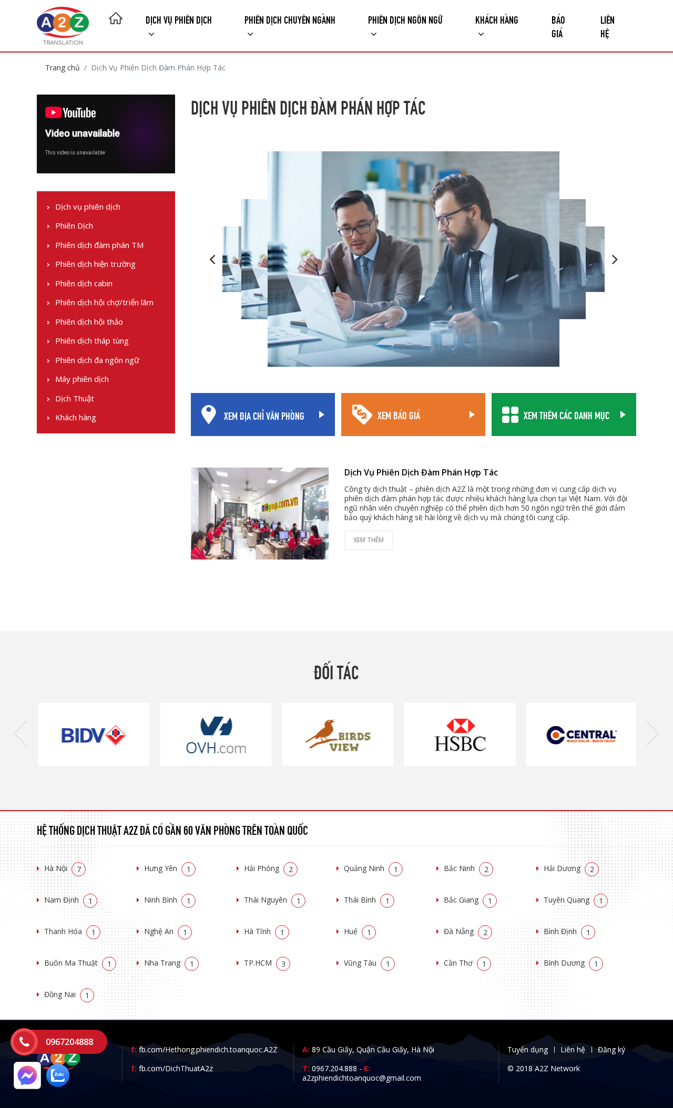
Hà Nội (62, 868)
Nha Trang (169, 963)
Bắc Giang (468, 900)
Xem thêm (368, 539)
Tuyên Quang (573, 900)
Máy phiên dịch (82, 380)
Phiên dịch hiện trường (95, 265)
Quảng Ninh (371, 868)
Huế (357, 931)
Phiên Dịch (74, 226)
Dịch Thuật (74, 398)
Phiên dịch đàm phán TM (99, 245)
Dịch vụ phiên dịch (87, 207)
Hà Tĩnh (264, 931)
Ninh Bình (167, 900)
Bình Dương (571, 963)
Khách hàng (75, 418)
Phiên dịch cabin (84, 283)
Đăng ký (611, 1049)
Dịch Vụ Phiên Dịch (179, 19)
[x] (24, 1041)
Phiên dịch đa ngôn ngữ (97, 360)
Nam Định (68, 900)
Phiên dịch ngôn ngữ (405, 19)
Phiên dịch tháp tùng (92, 341)
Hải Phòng (268, 868)
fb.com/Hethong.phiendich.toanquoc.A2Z (204, 1049)
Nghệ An (165, 931)
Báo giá (558, 25)
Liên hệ (607, 25)
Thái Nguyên (272, 900)
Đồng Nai (66, 994)
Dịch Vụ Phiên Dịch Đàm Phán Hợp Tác (421, 472)
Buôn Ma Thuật (77, 963)
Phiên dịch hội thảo (89, 322)
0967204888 (69, 1042)
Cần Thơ (465, 963)
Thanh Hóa (70, 931)
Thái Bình (367, 900)
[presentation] (20, 734)
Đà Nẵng (465, 931)
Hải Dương (569, 868)
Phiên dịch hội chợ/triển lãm (104, 303)
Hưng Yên (167, 868)
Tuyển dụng (527, 1049)
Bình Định (567, 931)
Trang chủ (62, 68)
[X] (115, 19)
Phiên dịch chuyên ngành (289, 19)
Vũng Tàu (367, 963)
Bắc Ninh (466, 868)
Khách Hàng (496, 19)
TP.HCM (264, 963)
